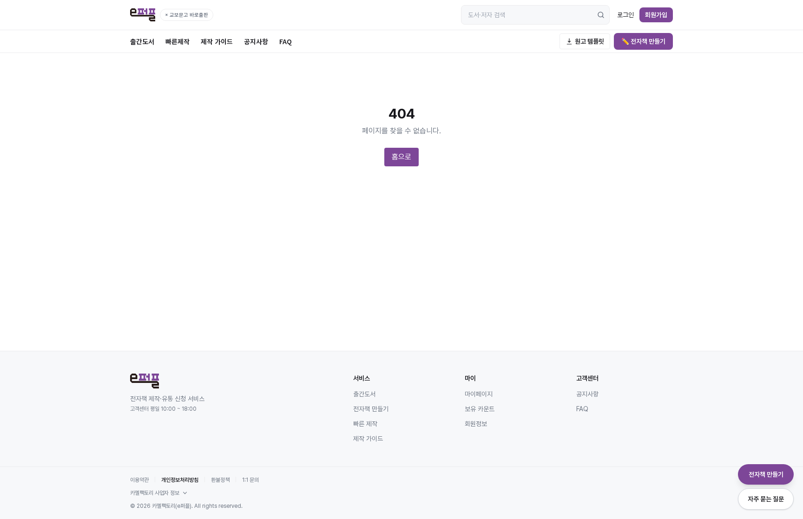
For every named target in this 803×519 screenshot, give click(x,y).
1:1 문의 (250, 480)
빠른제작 (177, 41)
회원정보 (476, 423)
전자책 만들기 (370, 409)
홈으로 (401, 156)
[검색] (601, 15)
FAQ (285, 41)
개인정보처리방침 (179, 480)
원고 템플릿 (589, 41)
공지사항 (256, 41)
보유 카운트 (479, 409)
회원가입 (656, 15)
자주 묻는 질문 (766, 499)
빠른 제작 (365, 423)
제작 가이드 (217, 41)
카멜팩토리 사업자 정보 (154, 493)
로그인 (625, 15)
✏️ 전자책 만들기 (643, 41)
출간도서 (142, 41)
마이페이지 (479, 394)
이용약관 (139, 480)
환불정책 (220, 480)
